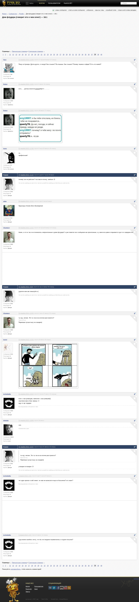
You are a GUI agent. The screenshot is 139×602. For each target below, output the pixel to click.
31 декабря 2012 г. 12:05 (26, 313)
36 (88, 54)
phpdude (6, 420)
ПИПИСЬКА (127, 583)
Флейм (21, 14)
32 (76, 54)
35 (85, 54)
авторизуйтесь (16, 569)
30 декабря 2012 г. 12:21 (26, 227)
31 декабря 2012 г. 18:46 (26, 420)
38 (95, 54)
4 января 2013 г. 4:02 (25, 476)
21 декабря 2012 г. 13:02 (26, 84)
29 (66, 54)
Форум (42, 3)
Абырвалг (6, 227)
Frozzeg (5, 175)
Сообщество (13, 14)
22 (44, 54)
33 (79, 54)
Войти (31, 3)
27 (60, 54)
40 (101, 54)
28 (63, 54)
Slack (36, 589)
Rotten (5, 84)
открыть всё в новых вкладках (127, 10)
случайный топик (111, 10)
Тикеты (28, 591)
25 (54, 54)
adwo (5, 201)
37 (92, 54)
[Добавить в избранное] (133, 65)
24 (51, 54)
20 (38, 54)
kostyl (5, 339)
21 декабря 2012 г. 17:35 (26, 148)
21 (41, 54)
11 (10, 54)
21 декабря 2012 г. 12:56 (26, 59)
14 (19, 54)
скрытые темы (99, 10)
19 (35, 54)
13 (16, 54)
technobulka (7, 394)
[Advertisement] (67, 34)
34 (82, 54)
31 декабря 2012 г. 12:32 (26, 339)
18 (32, 54)
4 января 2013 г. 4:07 (25, 535)
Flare (4, 59)
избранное (90, 10)
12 (13, 54)
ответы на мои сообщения (76, 10)
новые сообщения (61, 10)
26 (57, 54)
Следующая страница (35, 51)
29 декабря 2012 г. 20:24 (26, 201)
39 (98, 54)
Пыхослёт (68, 3)
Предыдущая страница (19, 51)
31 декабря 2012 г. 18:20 (26, 394)
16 (25, 54)
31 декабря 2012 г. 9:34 (26, 287)
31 (73, 54)
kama (5, 148)
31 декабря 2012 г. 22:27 (26, 447)
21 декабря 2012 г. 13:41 (26, 110)
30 (70, 54)
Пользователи (54, 3)
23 (48, 54)
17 (29, 54)
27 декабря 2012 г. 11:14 (26, 175)
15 (22, 54)
